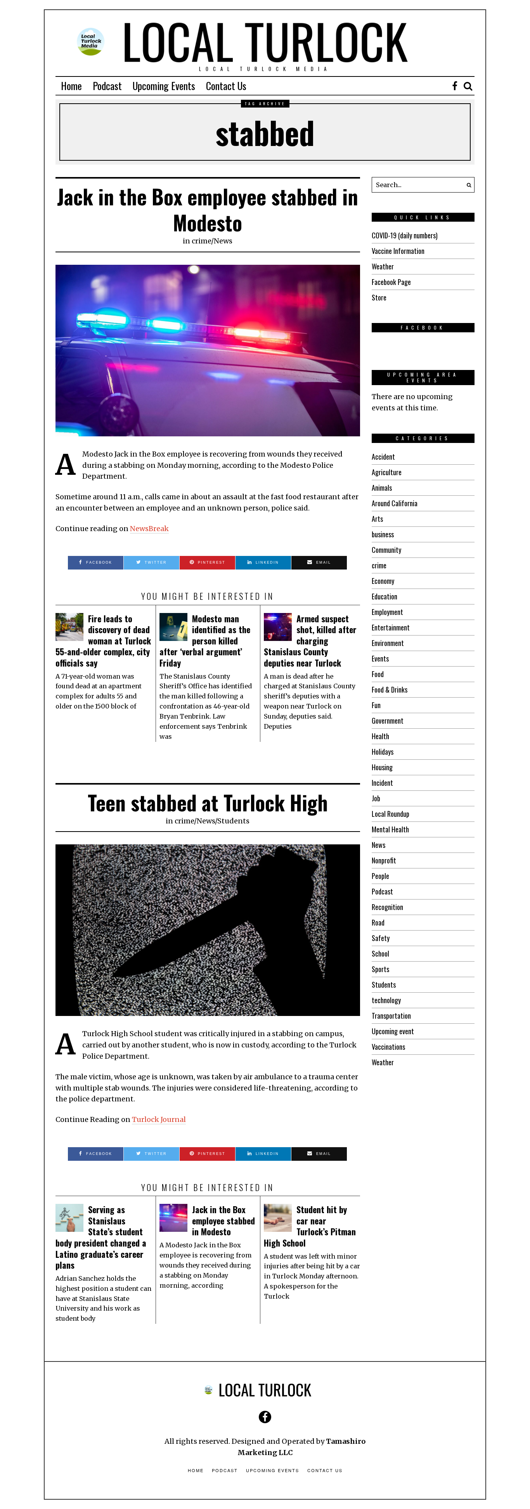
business (383, 534)
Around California (394, 503)
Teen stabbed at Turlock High (208, 802)
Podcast (107, 85)
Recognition (387, 907)
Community (386, 550)
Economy (383, 581)
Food (378, 674)
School (380, 953)
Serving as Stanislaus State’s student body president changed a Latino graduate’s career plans (100, 1237)
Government (388, 720)
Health (380, 736)
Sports (380, 969)
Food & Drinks (389, 689)
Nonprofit (384, 860)
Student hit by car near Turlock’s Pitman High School (310, 1226)
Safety (381, 938)
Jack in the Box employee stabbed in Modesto (207, 209)
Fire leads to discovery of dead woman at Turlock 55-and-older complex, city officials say (103, 640)
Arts (377, 519)
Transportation (391, 1016)
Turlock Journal (159, 1119)
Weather (383, 266)
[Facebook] (454, 86)
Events (380, 658)
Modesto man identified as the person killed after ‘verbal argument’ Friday (204, 640)
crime (201, 240)
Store (379, 297)
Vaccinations (388, 1047)
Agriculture (387, 472)
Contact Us (226, 85)
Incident (382, 783)
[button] (467, 185)
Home (71, 85)
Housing (382, 767)
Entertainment (391, 627)
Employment (387, 612)
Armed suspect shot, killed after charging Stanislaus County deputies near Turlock (310, 640)
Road (378, 922)
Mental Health (390, 829)
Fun (376, 705)
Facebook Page (391, 282)
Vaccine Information (398, 251)
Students (233, 820)
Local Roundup (390, 814)
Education (384, 596)
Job (376, 798)
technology (386, 1000)
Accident (383, 456)
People (380, 876)
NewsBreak (149, 528)
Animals (382, 488)
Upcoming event (393, 1031)
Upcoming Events (164, 85)
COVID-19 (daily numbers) (405, 235)
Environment (388, 643)
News (223, 240)
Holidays (382, 752)
